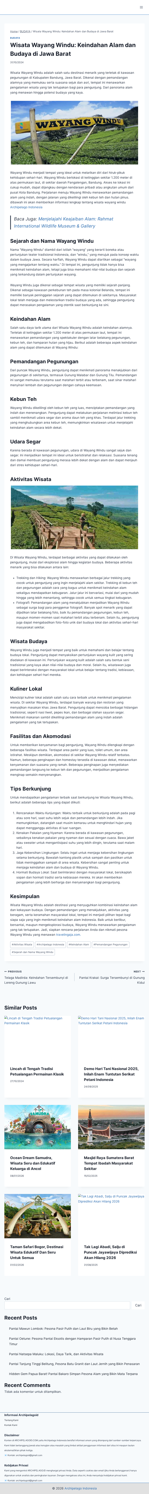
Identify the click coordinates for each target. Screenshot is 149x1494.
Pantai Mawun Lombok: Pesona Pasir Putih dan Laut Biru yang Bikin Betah (63, 1328)
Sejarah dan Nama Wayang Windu (32, 952)
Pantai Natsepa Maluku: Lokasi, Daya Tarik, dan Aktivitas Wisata (56, 1354)
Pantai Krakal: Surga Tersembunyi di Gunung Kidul (112, 977)
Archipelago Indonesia (50, 944)
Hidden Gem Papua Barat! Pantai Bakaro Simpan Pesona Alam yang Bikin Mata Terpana (73, 1374)
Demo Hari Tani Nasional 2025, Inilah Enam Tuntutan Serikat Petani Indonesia (111, 1074)
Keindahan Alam (79, 944)
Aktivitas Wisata (22, 944)
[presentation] (37, 1038)
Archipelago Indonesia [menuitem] (26, 207)
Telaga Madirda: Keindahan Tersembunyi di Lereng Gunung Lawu (36, 977)
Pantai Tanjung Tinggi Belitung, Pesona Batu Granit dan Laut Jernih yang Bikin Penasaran (74, 1364)
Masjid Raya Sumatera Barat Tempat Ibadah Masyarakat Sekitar (109, 1163)
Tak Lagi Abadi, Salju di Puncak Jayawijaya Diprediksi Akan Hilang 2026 (110, 1252)
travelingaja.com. (68, 934)
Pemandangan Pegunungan (111, 944)
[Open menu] (141, 7)
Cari (7, 1299)
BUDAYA (15, 38)
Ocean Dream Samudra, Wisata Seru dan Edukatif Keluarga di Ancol (32, 1163)
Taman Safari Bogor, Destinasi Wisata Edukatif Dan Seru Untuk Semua (36, 1252)
